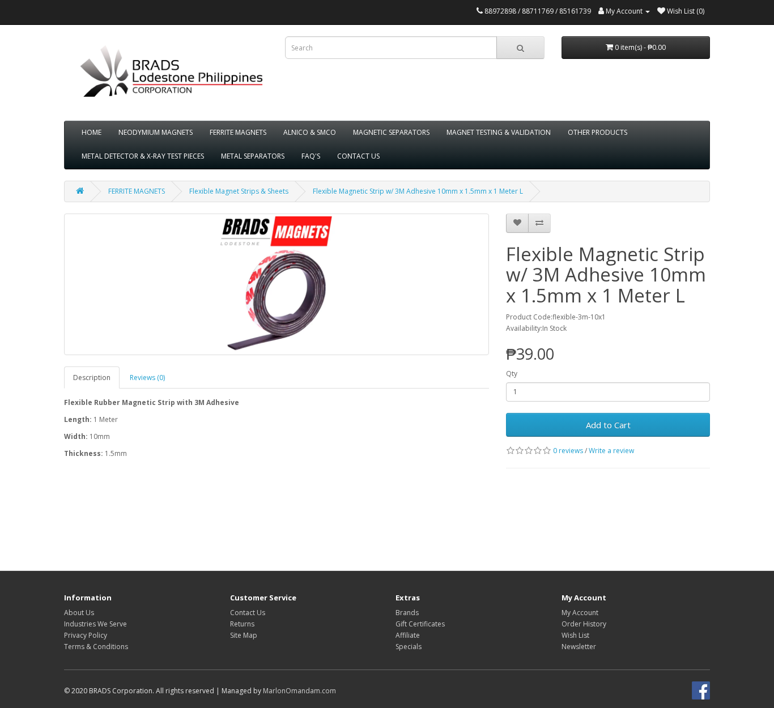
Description (91, 377)
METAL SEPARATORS (252, 156)
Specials (408, 646)
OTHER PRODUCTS (597, 132)
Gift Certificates (420, 624)
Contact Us (247, 612)
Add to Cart (608, 424)
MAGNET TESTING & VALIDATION (498, 132)
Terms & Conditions (96, 646)
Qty (511, 373)
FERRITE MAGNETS (238, 132)
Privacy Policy (85, 635)
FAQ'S (310, 156)
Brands (407, 612)
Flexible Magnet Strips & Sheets (238, 191)
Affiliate (407, 635)
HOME (91, 132)
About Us (79, 612)
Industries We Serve (95, 624)
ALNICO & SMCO (309, 132)
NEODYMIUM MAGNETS (155, 132)
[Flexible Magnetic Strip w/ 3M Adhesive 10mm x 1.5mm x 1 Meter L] (276, 284)
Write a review (611, 450)
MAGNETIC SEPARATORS (391, 132)
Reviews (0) (147, 377)
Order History (584, 624)
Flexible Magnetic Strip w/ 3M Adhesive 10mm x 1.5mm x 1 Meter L (418, 191)
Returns (242, 624)
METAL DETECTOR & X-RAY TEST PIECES (143, 156)
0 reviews (568, 450)
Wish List (575, 635)
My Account (580, 612)
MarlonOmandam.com (299, 691)
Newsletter (579, 646)
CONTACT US (358, 156)
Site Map (243, 635)
